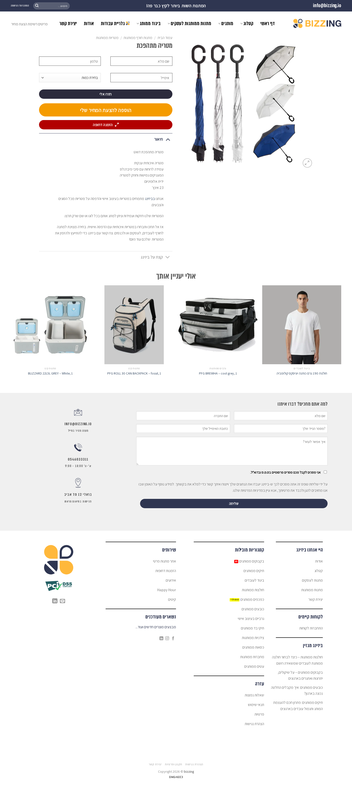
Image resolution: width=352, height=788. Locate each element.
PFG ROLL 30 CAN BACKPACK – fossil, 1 (134, 373)
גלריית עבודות (113, 23)
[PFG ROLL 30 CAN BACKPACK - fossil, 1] (134, 324)
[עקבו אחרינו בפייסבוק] (173, 638)
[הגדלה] (307, 163)
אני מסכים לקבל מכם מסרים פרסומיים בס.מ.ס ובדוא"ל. (285, 472)
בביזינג (150, 198)
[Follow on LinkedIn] (161, 638)
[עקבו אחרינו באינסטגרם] (167, 638)
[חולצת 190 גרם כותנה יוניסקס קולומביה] (301, 324)
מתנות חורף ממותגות (138, 37)
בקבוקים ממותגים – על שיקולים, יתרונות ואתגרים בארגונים (300, 675)
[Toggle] (167, 139)
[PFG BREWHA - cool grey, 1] (217, 324)
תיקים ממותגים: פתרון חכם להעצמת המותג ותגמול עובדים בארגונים (298, 705)
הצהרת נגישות (194, 764)
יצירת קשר (68, 23)
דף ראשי (267, 23)
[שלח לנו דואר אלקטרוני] (62, 601)
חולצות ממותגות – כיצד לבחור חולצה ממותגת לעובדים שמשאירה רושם (297, 660)
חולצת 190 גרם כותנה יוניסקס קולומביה (302, 373)
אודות (89, 23)
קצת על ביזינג (152, 257)
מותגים (227, 23)
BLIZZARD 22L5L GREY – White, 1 (50, 373)
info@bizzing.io (327, 5)
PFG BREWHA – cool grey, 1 (218, 373)
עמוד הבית (165, 37)
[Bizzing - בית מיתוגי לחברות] (317, 23)
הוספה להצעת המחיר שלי (105, 110)
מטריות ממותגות (107, 37)
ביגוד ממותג (150, 23)
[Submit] (36, 5)
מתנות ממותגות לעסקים (191, 23)
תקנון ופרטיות (173, 764)
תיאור (158, 139)
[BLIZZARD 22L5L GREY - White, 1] (50, 324)
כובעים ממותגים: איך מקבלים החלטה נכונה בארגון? (297, 690)
